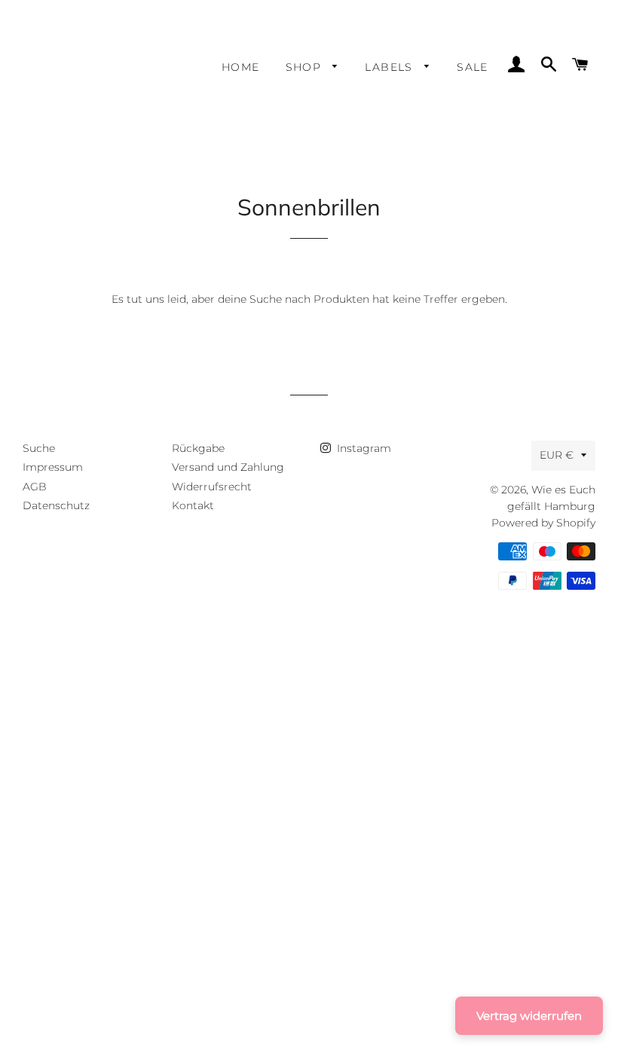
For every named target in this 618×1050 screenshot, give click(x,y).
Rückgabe (198, 448)
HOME (241, 67)
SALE (472, 67)
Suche (39, 448)
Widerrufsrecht (212, 486)
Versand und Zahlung (228, 467)
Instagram (362, 448)
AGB (35, 486)
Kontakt (193, 505)
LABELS (391, 67)
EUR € (557, 455)
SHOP (306, 67)
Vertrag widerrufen (529, 1016)
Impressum (53, 467)
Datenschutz (56, 505)
